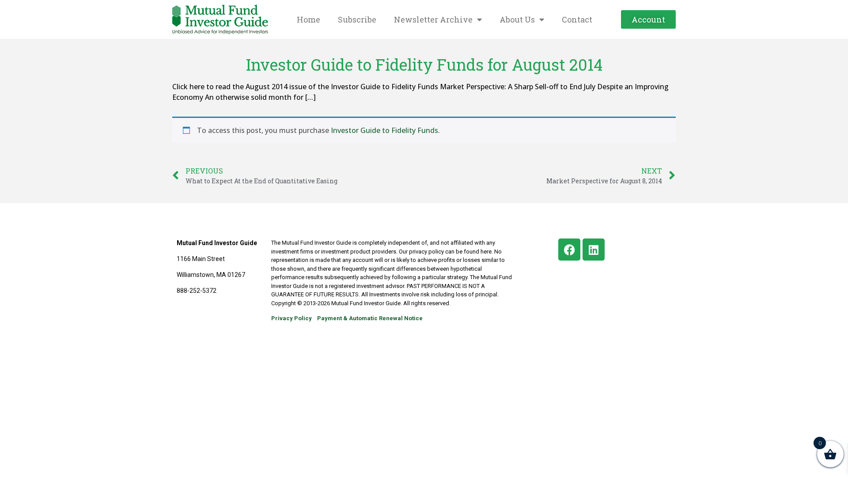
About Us (517, 19)
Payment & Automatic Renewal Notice (370, 318)
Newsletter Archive (433, 19)
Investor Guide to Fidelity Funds (384, 130)
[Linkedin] (594, 249)
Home (308, 19)
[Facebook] (569, 249)
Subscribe (357, 19)
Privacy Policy (291, 318)
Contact (577, 19)
